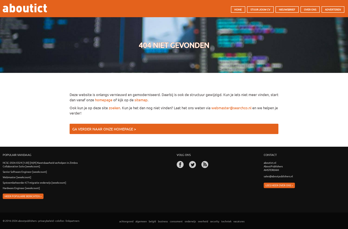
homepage (103, 99)
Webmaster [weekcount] (17, 177)
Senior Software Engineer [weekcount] (25, 171)
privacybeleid (46, 220)
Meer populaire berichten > (23, 196)
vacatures (239, 221)
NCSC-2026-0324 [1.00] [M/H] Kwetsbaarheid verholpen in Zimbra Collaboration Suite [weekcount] (40, 164)
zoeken (114, 107)
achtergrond (126, 221)
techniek (226, 221)
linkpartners (72, 220)
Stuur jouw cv (260, 9)
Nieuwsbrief (287, 9)
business (163, 221)
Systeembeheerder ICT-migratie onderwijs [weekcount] (34, 182)
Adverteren (333, 9)
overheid (203, 221)
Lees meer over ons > (279, 185)
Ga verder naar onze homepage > (104, 129)
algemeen (141, 221)
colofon (59, 220)
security (214, 221)
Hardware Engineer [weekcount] (21, 188)
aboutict (25, 8)
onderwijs (190, 221)
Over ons (310, 9)
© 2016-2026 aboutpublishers (20, 220)
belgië (152, 221)
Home (238, 9)
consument (176, 221)
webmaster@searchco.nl (231, 107)
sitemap (141, 99)
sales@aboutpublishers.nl (278, 176)
